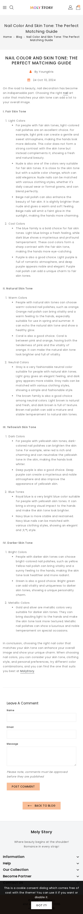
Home (7, 37)
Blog (19, 37)
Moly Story (41, 832)
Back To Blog (45, 806)
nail (65, 93)
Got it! (41, 905)
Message (12, 743)
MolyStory (27, 671)
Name (10, 710)
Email (10, 727)
